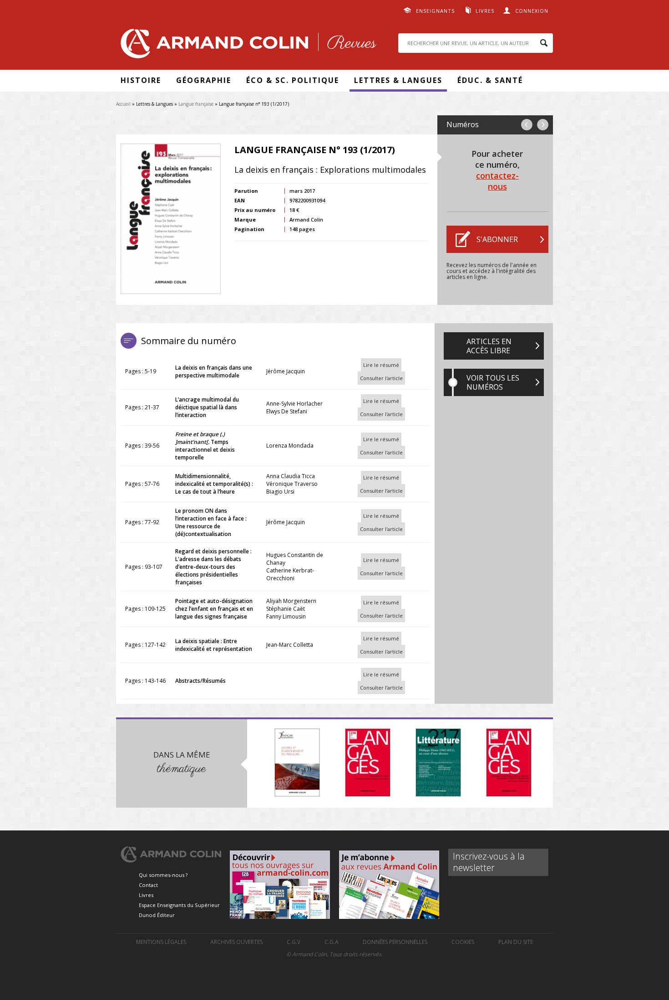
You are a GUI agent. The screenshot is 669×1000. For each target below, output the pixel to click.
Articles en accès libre (489, 346)
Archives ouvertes (236, 942)
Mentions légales (161, 942)
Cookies (462, 942)
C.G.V (293, 942)
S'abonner (497, 239)
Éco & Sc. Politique (292, 80)
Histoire (141, 80)
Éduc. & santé (490, 80)
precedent (526, 124)
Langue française (195, 104)
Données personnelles (395, 942)
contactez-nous (497, 181)
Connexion (531, 10)
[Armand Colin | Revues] (246, 46)
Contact (148, 884)
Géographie (203, 80)
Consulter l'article (381, 378)
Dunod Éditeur (157, 915)
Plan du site (515, 942)
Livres (485, 10)
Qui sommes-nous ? (163, 874)
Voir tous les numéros (492, 382)
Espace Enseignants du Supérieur (179, 905)
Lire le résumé (381, 364)
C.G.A (331, 942)
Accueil (123, 104)
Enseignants (435, 10)
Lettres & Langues (398, 80)
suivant (542, 124)
